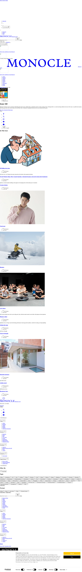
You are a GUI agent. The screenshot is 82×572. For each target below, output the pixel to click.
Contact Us (2, 453)
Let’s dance (3, 308)
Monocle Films (5, 506)
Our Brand (2, 445)
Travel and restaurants (6, 428)
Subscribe (4, 21)
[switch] (34, 570)
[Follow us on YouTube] (3, 415)
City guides (4, 83)
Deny (72, 556)
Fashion (3, 81)
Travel (3, 82)
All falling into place (5, 168)
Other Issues (10, 109)
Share (1, 406)
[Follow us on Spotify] (3, 413)
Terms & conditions (6, 462)
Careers (3, 450)
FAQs (3, 449)
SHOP (3, 84)
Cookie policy (5, 463)
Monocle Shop (5, 498)
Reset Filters (2, 492)
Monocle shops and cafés (7, 448)
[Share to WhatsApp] (3, 119)
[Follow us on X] (3, 410)
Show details (62, 569)
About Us (4, 537)
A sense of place (4, 185)
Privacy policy (5, 461)
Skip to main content (4, 0)
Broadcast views (4, 391)
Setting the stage (4, 325)
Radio (3, 32)
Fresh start (2, 226)
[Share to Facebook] (3, 114)
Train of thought (4, 333)
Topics (1, 421)
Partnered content (5, 441)
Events (3, 85)
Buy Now (2, 109)
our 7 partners (22, 554)
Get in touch (4, 455)
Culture (3, 78)
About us (4, 447)
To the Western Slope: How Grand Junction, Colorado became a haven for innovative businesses (23, 176)
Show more (2, 485)
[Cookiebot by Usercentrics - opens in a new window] (8, 570)
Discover (2, 432)
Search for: (2, 40)
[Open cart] (2, 25)
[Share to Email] (3, 125)
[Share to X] (3, 117)
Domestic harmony (4, 374)
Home (1, 87)
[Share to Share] (4, 127)
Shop (3, 34)
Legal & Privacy (3, 459)
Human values (3, 316)
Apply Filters (8, 492)
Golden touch (3, 383)
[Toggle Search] (2, 42)
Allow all (72, 553)
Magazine (4, 31)
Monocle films (5, 440)
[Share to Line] (3, 122)
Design (3, 79)
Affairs (3, 76)
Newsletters (4, 439)
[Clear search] (18, 39)
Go (20, 40)
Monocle (2, 535)
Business (4, 77)
